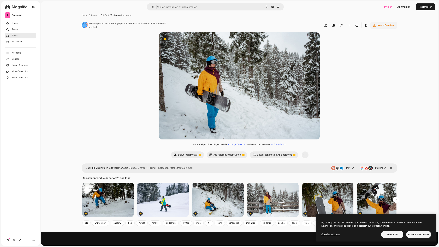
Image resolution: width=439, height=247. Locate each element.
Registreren (425, 6)
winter (186, 223)
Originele (181, 39)
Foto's (104, 15)
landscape (234, 223)
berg (219, 223)
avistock (93, 27)
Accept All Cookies (418, 234)
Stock (94, 15)
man (198, 223)
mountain (251, 223)
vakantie (267, 223)
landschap (171, 223)
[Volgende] (396, 200)
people (281, 223)
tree (307, 223)
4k (209, 223)
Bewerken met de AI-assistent (272, 155)
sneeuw (117, 223)
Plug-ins (379, 168)
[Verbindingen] (7, 240)
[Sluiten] (391, 168)
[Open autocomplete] (151, 7)
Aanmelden (403, 6)
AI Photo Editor (278, 144)
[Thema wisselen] (20, 240)
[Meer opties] (349, 25)
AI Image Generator (237, 144)
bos (130, 223)
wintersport (100, 223)
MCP (348, 168)
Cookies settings (330, 234)
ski (86, 223)
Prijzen (388, 6)
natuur (155, 223)
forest (142, 223)
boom (294, 223)
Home (84, 15)
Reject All (392, 234)
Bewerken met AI (186, 155)
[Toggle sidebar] (33, 7)
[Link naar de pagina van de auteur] (85, 25)
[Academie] (13, 240)
